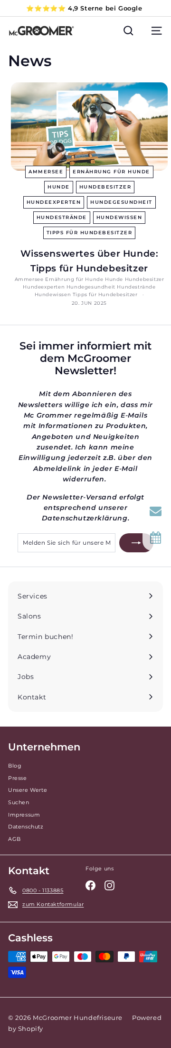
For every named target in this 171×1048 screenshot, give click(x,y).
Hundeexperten (54, 202)
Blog (14, 765)
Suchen (18, 802)
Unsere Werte (27, 790)
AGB (14, 839)
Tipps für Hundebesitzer (90, 233)
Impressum (24, 814)
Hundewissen (119, 217)
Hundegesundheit (121, 202)
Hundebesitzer (105, 187)
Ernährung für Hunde (111, 172)
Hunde (59, 187)
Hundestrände (62, 217)
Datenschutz (26, 826)
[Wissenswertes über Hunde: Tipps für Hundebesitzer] (89, 126)
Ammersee (45, 172)
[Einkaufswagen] (142, 31)
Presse (17, 778)
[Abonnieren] (136, 542)
